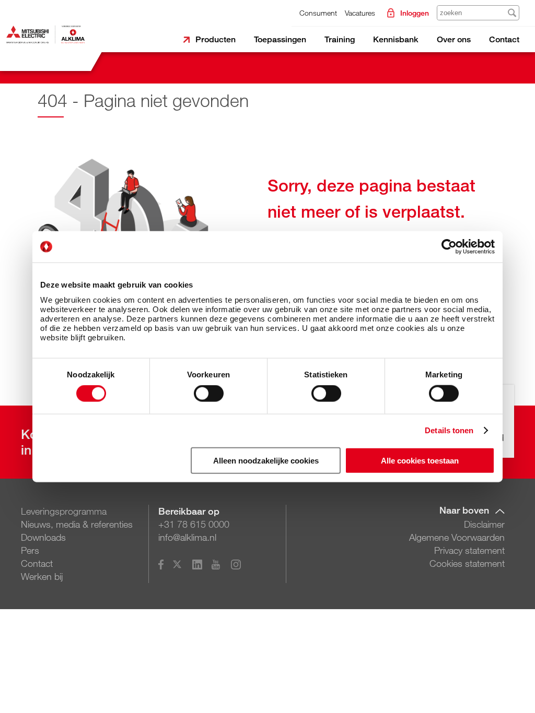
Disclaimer (484, 524)
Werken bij (42, 576)
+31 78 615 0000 (193, 524)
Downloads (43, 537)
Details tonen (449, 430)
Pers (30, 550)
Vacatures (360, 12)
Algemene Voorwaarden (457, 537)
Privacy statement (469, 550)
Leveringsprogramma (64, 511)
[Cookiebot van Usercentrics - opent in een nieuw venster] (449, 247)
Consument (318, 12)
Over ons (454, 39)
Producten (215, 39)
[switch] (209, 393)
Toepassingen (280, 39)
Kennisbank (395, 39)
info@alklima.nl (187, 537)
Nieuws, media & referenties (77, 524)
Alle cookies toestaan (420, 460)
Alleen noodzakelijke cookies (266, 460)
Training (339, 39)
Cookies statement (467, 563)
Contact (504, 39)
